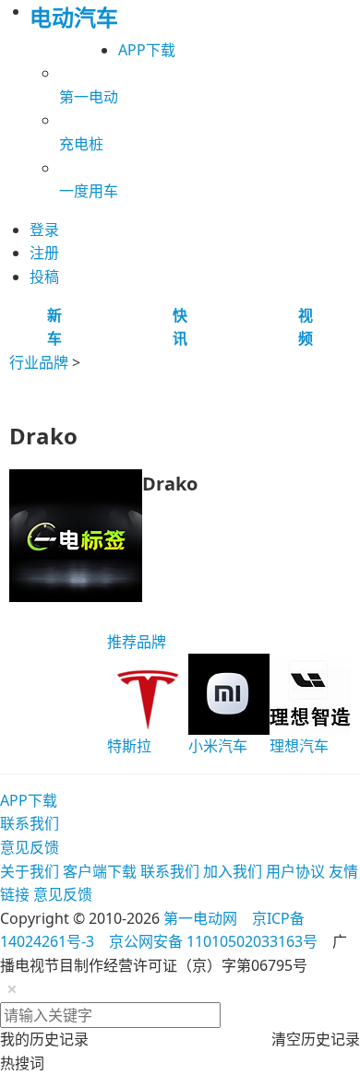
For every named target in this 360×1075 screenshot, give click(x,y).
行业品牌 (38, 362)
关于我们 (29, 871)
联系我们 (29, 823)
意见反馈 (29, 847)
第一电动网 (200, 918)
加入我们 (232, 871)
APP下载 (146, 50)
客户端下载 (100, 871)
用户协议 (295, 871)
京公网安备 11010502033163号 (213, 941)
